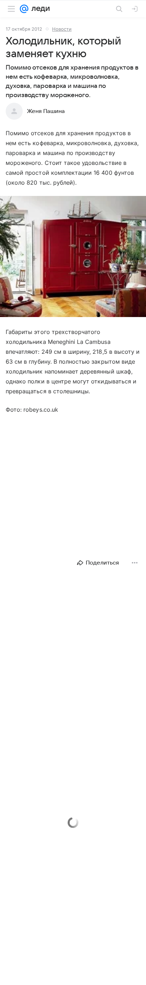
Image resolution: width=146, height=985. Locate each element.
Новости (62, 29)
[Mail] (24, 8)
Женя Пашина (46, 111)
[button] (73, 257)
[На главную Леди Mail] (39, 8)
